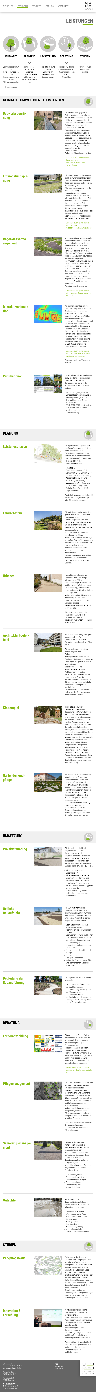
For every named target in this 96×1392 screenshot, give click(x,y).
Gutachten (66, 77)
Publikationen (11, 87)
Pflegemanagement (66, 69)
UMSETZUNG (48, 56)
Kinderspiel (30, 77)
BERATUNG (66, 56)
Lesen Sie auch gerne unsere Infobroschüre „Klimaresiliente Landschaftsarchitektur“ (78, 353)
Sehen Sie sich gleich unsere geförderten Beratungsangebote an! (79, 1070)
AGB (56, 1364)
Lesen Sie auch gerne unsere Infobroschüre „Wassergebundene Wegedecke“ (79, 225)
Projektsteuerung (48, 67)
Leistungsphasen (29, 67)
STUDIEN (85, 56)
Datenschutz (59, 1368)
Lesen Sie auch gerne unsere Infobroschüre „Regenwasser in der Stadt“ (78, 293)
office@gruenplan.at (11, 1386)
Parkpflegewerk (85, 67)
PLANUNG (29, 56)
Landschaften (29, 69)
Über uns (49, 6)
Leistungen (22, 6)
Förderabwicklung (66, 67)
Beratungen (63, 6)
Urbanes (29, 72)
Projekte (36, 6)
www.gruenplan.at (11, 1388)
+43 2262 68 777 (10, 1384)
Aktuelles (8, 6)
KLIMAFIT (11, 56)
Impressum (59, 1366)
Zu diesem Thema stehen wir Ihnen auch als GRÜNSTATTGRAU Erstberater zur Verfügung (78, 161)
